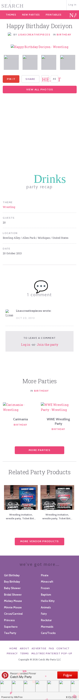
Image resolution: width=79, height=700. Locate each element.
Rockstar (46, 620)
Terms (24, 653)
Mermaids (47, 626)
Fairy (44, 613)
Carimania (20, 419)
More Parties (39, 450)
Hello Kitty (48, 601)
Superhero (10, 626)
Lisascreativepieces (34, 34)
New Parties (31, 14)
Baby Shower (12, 588)
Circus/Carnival (13, 613)
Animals (46, 607)
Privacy (12, 653)
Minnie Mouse (13, 607)
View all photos (39, 89)
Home (13, 648)
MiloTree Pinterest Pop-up (51, 653)
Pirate (44, 575)
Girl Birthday (12, 575)
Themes (11, 14)
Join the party (47, 345)
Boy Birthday (12, 581)
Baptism (46, 594)
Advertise (39, 648)
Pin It (11, 79)
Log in (72, 4)
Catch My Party (39, 4)
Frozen (45, 588)
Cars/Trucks (48, 633)
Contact (63, 648)
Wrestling (9, 207)
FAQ (51, 648)
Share (30, 79)
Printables (54, 14)
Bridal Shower (13, 594)
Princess (9, 620)
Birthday (64, 34)
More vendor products (39, 541)
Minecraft (47, 581)
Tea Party (10, 633)
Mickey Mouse (13, 601)
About (24, 648)
